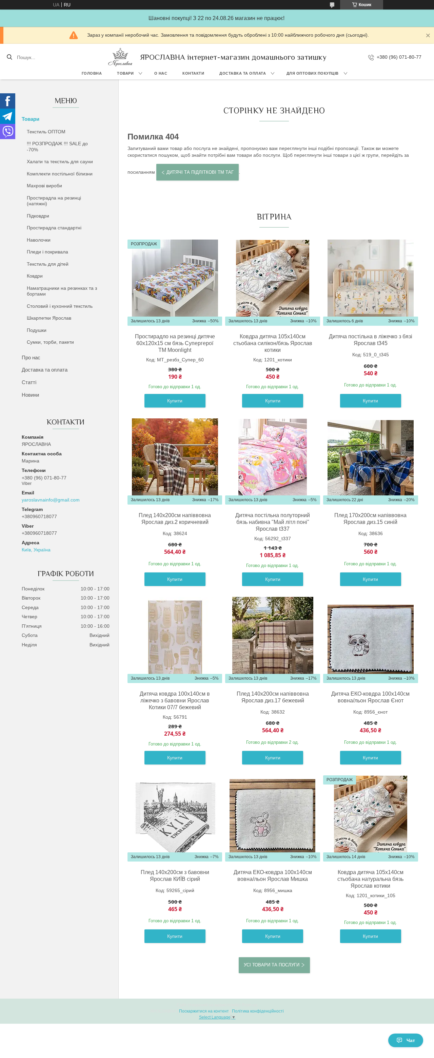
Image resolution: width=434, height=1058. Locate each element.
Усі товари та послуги (271, 964)
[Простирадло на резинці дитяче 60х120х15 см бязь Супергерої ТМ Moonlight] (175, 283)
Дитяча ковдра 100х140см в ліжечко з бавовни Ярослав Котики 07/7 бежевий (175, 700)
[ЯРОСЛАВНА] (120, 57)
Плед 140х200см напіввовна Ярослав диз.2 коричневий (175, 518)
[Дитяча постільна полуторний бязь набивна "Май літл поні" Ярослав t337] (273, 461)
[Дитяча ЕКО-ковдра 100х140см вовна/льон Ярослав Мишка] (273, 818)
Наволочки (39, 240)
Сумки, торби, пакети (50, 342)
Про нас (31, 357)
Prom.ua (249, 1005)
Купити (174, 400)
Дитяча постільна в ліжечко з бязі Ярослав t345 (370, 340)
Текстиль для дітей (47, 264)
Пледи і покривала (47, 251)
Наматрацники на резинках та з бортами (62, 291)
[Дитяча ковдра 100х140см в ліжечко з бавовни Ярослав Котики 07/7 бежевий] (175, 640)
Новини (30, 395)
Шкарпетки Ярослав (49, 318)
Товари (125, 73)
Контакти (193, 73)
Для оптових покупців (313, 73)
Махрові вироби (44, 185)
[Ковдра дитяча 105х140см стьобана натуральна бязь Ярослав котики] (371, 818)
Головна (92, 73)
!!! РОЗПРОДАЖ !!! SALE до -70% (57, 146)
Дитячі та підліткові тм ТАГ (200, 172)
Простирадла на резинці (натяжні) (54, 201)
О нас (160, 73)
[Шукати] (9, 57)
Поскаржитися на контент (204, 1011)
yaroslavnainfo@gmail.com (51, 500)
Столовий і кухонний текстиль (60, 306)
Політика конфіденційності (258, 1011)
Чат (411, 1040)
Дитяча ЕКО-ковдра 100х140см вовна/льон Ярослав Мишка (273, 875)
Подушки (36, 330)
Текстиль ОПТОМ (46, 131)
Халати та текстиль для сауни (60, 161)
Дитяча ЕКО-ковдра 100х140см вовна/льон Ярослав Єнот (370, 697)
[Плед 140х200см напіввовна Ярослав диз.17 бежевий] (273, 640)
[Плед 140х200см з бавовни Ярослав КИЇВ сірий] (175, 818)
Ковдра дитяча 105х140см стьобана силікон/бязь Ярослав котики (272, 343)
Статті (29, 382)
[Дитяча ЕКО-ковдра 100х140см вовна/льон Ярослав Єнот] (371, 640)
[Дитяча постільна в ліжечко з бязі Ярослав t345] (371, 283)
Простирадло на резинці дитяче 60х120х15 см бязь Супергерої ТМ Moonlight (175, 343)
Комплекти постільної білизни (60, 173)
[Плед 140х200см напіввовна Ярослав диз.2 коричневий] (175, 461)
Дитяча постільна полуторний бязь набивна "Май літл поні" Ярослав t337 (272, 522)
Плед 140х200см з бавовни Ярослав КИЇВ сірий (175, 875)
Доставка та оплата (242, 73)
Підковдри (38, 216)
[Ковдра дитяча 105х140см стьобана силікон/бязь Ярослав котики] (273, 283)
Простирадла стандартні (54, 227)
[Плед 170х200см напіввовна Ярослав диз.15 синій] (371, 461)
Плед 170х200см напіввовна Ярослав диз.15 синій (370, 518)
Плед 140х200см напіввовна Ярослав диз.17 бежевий (273, 697)
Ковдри (35, 276)
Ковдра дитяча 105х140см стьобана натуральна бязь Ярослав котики (370, 879)
